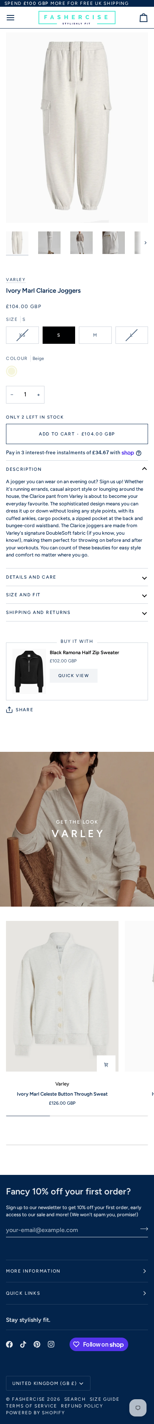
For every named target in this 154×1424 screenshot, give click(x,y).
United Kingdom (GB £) (44, 1383)
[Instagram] (51, 1344)
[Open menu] (17, 17)
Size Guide (105, 1399)
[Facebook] (9, 1344)
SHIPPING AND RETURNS (38, 612)
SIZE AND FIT (23, 594)
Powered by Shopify (35, 1412)
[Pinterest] (37, 1344)
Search (75, 1399)
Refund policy (82, 1406)
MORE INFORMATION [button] (33, 1271)
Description (23, 469)
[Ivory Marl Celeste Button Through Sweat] (62, 996)
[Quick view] (106, 1064)
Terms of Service (31, 1406)
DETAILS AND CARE (31, 577)
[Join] (142, 1229)
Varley (16, 279)
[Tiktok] (23, 1344)
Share (24, 709)
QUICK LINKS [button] (23, 1293)
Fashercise (28, 1399)
